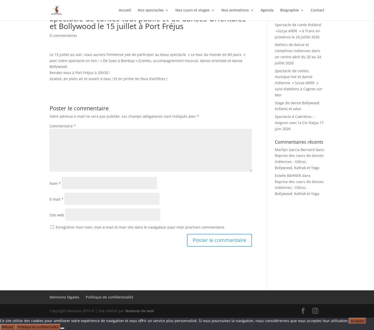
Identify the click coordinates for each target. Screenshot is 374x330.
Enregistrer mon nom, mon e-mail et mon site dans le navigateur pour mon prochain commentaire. (140, 227)
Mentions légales (64, 297)
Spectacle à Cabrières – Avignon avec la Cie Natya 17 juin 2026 (299, 122)
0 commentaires (63, 35)
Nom (55, 183)
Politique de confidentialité (109, 297)
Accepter (357, 321)
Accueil (125, 10)
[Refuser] (62, 328)
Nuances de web (139, 310)
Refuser (7, 327)
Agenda (267, 10)
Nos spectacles (151, 10)
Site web (57, 215)
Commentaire (63, 126)
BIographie (289, 10)
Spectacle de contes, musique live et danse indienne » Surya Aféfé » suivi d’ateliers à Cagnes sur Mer (298, 82)
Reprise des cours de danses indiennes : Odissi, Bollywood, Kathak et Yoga (299, 161)
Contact (317, 10)
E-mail (56, 199)
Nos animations (235, 10)
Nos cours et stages (192, 10)
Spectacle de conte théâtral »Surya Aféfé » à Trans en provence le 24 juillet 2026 (298, 30)
